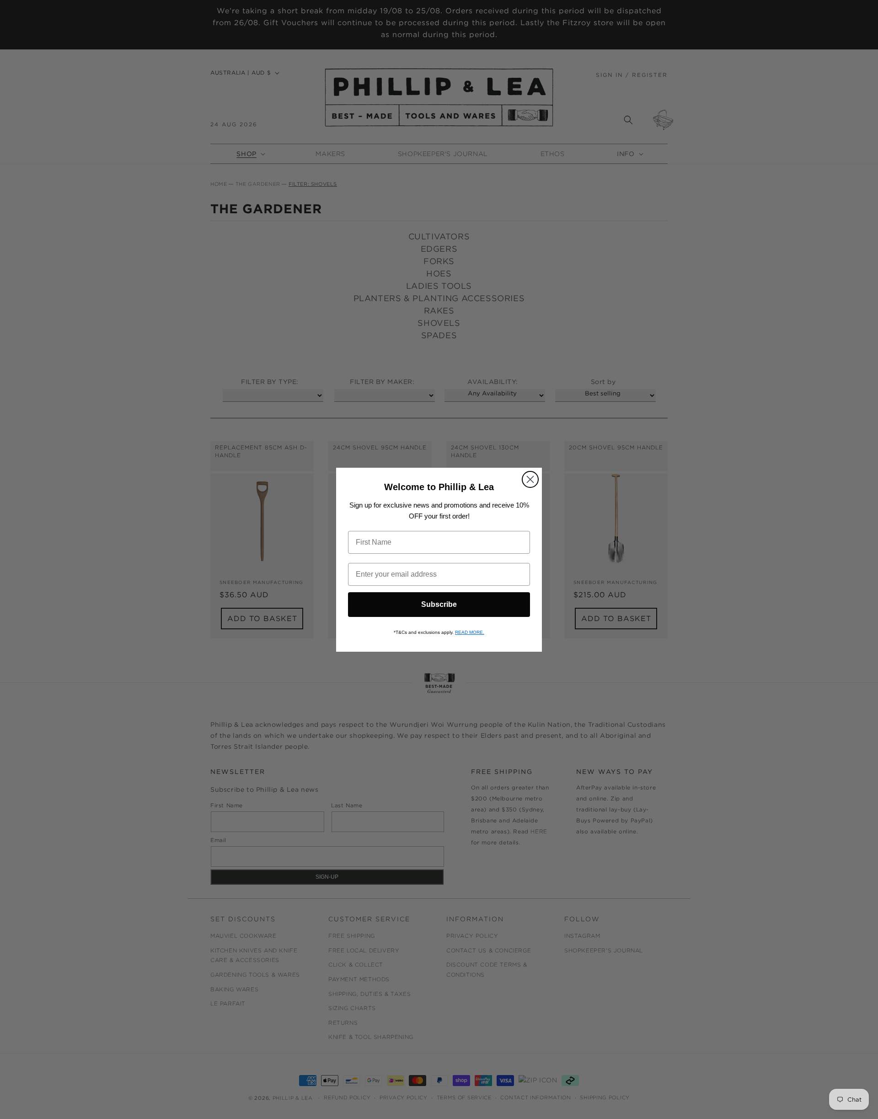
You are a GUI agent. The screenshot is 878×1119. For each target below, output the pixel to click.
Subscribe (439, 604)
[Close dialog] (530, 479)
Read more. (469, 632)
